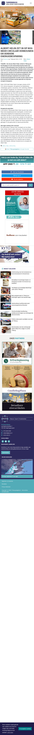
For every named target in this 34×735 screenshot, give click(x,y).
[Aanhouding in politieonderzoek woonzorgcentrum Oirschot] (5, 306)
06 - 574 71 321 (23, 164)
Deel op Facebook (18, 172)
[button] (1, 37)
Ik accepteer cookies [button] (25, 728)
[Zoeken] (30, 185)
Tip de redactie (18, 179)
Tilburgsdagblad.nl (11, 2)
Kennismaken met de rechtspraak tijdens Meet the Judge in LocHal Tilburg (21, 328)
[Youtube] (5, 441)
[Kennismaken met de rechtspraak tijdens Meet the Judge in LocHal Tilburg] (5, 329)
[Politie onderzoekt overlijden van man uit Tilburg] (5, 321)
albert (3, 145)
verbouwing (12, 145)
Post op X (18, 175)
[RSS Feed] (9, 441)
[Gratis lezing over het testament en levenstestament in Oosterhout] (5, 274)
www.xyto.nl (6, 435)
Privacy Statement (6, 486)
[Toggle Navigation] (31, 3)
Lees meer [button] (10, 732)
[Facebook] (2, 441)
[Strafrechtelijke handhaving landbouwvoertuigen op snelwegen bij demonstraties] (5, 314)
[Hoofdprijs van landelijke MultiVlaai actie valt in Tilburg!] (5, 290)
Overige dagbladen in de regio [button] (10, 476)
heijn (7, 145)
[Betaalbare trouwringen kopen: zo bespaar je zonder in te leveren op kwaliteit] (5, 282)
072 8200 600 (7, 431)
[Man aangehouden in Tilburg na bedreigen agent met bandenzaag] (5, 298)
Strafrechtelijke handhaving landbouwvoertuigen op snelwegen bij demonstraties (22, 313)
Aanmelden (5, 452)
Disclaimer (4, 484)
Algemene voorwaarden (7, 481)
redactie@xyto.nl (7, 433)
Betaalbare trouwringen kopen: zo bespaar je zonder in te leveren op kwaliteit (21, 281)
